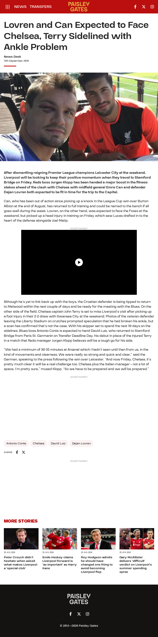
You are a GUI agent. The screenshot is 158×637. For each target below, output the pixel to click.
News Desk (12, 57)
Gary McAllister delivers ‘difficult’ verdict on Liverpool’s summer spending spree (135, 564)
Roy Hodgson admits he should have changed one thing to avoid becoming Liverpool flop (97, 564)
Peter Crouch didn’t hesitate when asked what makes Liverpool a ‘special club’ (20, 563)
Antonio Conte (16, 443)
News (20, 6)
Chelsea (38, 443)
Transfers (41, 6)
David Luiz (58, 443)
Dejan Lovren (81, 443)
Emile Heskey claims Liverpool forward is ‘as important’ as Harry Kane (59, 563)
